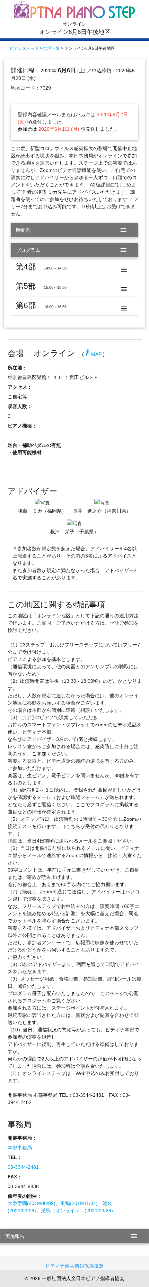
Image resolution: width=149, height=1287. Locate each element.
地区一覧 (51, 48)
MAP (93, 354)
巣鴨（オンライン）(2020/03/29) (77, 1210)
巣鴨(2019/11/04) (79, 1203)
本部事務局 (20, 1147)
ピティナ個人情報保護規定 (74, 1266)
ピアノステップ (24, 48)
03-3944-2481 (23, 1167)
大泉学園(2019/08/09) (31, 1203)
